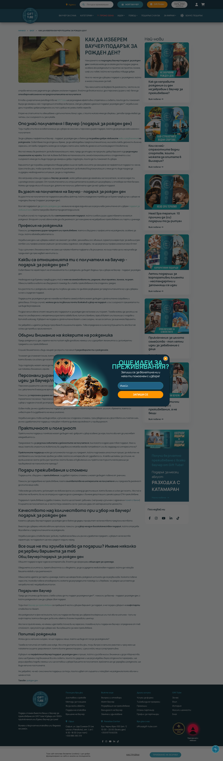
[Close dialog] (166, 358)
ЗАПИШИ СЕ (140, 394)
